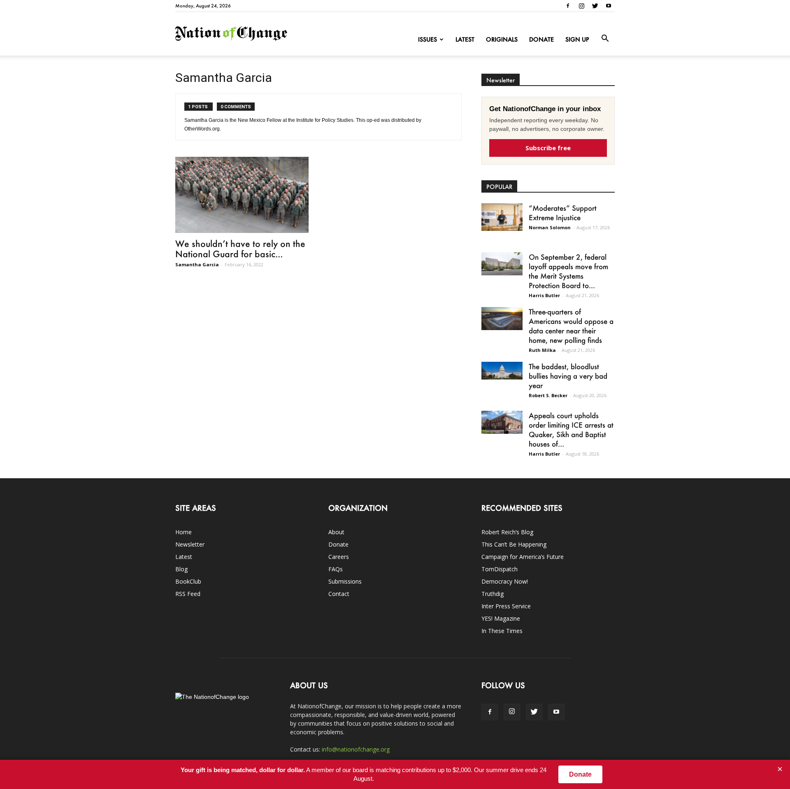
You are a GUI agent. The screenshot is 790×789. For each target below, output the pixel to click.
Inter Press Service (506, 606)
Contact (338, 594)
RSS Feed (187, 594)
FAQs (335, 569)
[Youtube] (608, 6)
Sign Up (577, 39)
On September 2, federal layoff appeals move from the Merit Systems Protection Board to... (568, 271)
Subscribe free (548, 148)
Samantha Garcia (197, 264)
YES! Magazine (500, 618)
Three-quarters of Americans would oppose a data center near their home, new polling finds (571, 325)
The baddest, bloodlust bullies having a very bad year (568, 376)
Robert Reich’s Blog (507, 532)
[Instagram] (581, 6)
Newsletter (189, 544)
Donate (541, 39)
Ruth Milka (542, 350)
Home (183, 532)
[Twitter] (595, 6)
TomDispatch (499, 569)
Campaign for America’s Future (522, 557)
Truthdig (492, 594)
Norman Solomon (550, 227)
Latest (464, 39)
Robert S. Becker (548, 395)
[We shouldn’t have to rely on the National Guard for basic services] (242, 195)
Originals (502, 39)
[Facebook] (568, 6)
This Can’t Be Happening (513, 544)
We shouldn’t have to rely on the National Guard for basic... (240, 248)
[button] (605, 39)
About (336, 532)
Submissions (345, 581)
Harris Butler (544, 295)
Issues (427, 39)
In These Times (502, 631)
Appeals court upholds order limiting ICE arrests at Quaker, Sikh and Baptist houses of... (571, 429)
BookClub (188, 581)
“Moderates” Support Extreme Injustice (563, 212)
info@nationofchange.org (356, 749)
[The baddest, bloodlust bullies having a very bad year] (502, 370)
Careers (338, 557)
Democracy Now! (504, 581)
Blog (181, 569)
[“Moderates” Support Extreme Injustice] (502, 217)
